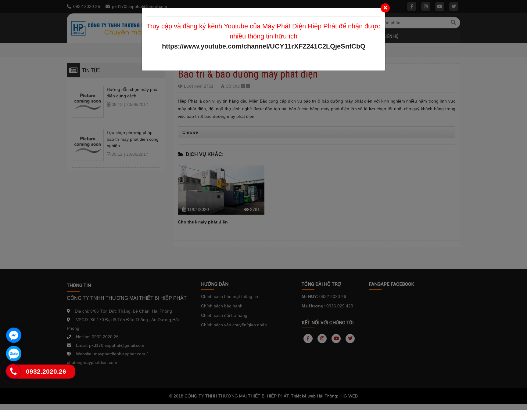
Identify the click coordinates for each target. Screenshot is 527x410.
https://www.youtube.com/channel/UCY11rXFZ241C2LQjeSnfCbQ (263, 46)
